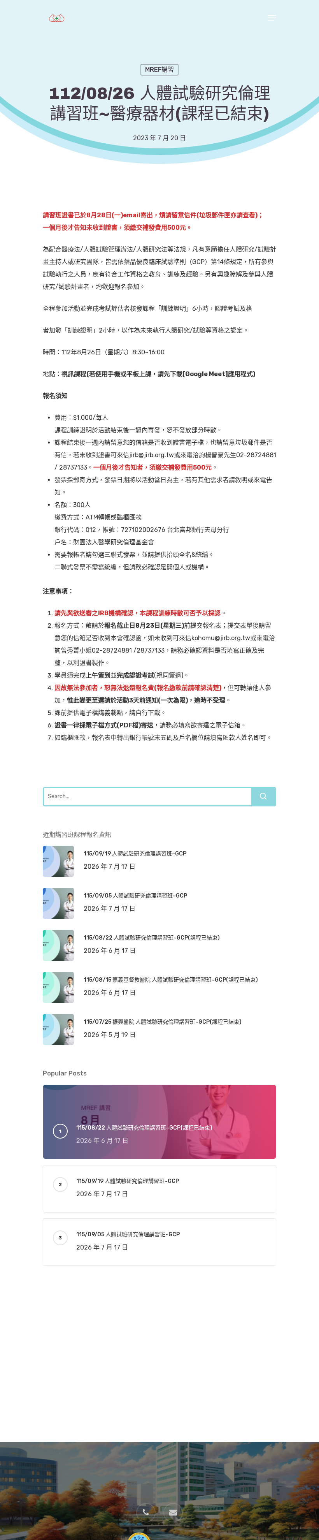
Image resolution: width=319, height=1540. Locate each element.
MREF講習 (159, 69)
